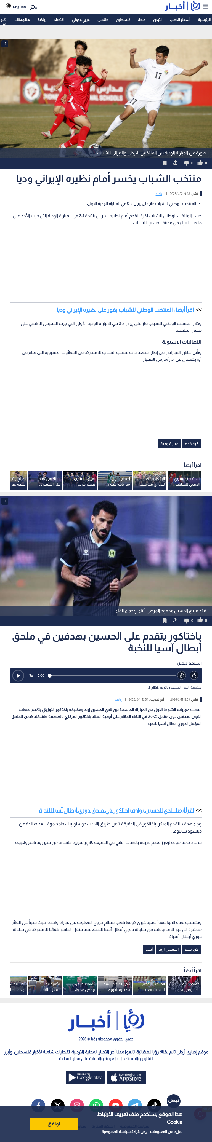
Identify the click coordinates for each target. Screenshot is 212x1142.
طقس (102, 20)
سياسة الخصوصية (116, 1131)
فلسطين (123, 20)
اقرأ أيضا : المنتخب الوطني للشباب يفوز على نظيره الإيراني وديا (125, 310)
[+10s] (194, 675)
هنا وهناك (22, 20)
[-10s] (182, 675)
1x (31, 675)
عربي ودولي (81, 20)
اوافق (53, 1124)
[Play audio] (18, 675)
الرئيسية (204, 20)
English (19, 7)
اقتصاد (59, 20)
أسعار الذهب (180, 20)
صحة (141, 20)
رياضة (42, 20)
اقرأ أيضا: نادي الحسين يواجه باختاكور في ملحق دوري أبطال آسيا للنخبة (116, 810)
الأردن (157, 20)
